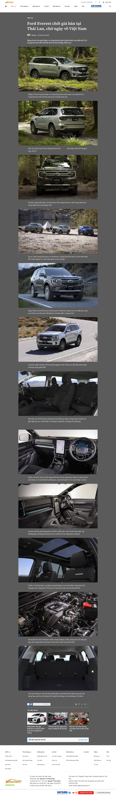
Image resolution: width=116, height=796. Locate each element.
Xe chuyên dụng (27, 760)
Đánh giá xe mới (42, 756)
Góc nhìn (7, 764)
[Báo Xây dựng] (96, 6)
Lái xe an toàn (56, 764)
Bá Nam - (34, 35)
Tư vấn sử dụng (56, 756)
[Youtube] (73, 792)
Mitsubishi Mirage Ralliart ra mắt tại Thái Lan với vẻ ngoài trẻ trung (36, 729)
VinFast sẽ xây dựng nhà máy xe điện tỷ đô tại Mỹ (57, 727)
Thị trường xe (24, 6)
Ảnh (83, 6)
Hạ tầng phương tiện (11, 760)
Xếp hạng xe (41, 764)
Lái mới (46, 6)
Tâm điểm (8, 768)
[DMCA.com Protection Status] (10, 785)
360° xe (13, 6)
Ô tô (107, 756)
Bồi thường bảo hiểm (72, 760)
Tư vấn (96, 764)
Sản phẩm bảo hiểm (72, 756)
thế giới (64, 148)
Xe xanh (67, 6)
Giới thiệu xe (97, 760)
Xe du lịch (25, 756)
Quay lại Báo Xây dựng (104, 792)
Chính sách (8, 756)
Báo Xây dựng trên (38, 704)
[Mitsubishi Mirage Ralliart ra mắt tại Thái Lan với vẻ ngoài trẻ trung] (36, 719)
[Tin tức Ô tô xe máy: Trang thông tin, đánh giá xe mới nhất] (9, 2)
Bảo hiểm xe (56, 6)
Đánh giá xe (36, 6)
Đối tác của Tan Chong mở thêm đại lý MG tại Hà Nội (79, 728)
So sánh (39, 760)
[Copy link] (88, 704)
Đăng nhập (108, 2)
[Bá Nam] (28, 35)
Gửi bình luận (82, 740)
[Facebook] (70, 792)
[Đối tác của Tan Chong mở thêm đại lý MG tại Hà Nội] (79, 719)
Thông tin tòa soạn (86, 793)
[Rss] (76, 793)
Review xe (97, 756)
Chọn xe (54, 760)
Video (76, 6)
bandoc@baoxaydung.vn (81, 785)
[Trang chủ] (6, 6)
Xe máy (24, 764)
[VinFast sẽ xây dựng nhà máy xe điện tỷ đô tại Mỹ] (58, 719)
